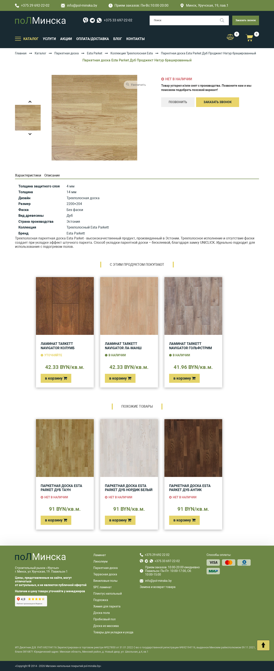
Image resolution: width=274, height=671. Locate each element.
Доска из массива (106, 626)
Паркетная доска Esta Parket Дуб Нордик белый (128, 488)
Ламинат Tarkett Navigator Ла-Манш (123, 346)
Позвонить (178, 102)
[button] (30, 101)
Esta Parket (94, 53)
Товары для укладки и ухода (113, 632)
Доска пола (101, 613)
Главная (21, 53)
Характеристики (28, 175)
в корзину (54, 378)
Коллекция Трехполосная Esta (131, 53)
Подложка (100, 600)
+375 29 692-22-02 (35, 5)
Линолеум (100, 561)
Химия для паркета (107, 606)
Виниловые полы (105, 580)
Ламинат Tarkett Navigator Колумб (57, 346)
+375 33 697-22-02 (118, 20)
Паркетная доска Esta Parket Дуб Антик (190, 488)
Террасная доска (105, 574)
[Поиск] (224, 20)
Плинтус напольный (107, 593)
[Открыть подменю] (18, 38)
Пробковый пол (104, 619)
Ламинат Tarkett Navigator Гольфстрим (190, 346)
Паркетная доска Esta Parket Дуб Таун (61, 488)
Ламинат (99, 555)
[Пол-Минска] (40, 20)
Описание (52, 175)
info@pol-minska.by (82, 5)
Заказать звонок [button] (245, 20)
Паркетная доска (66, 53)
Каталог (40, 53)
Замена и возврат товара (158, 587)
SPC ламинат (102, 587)
